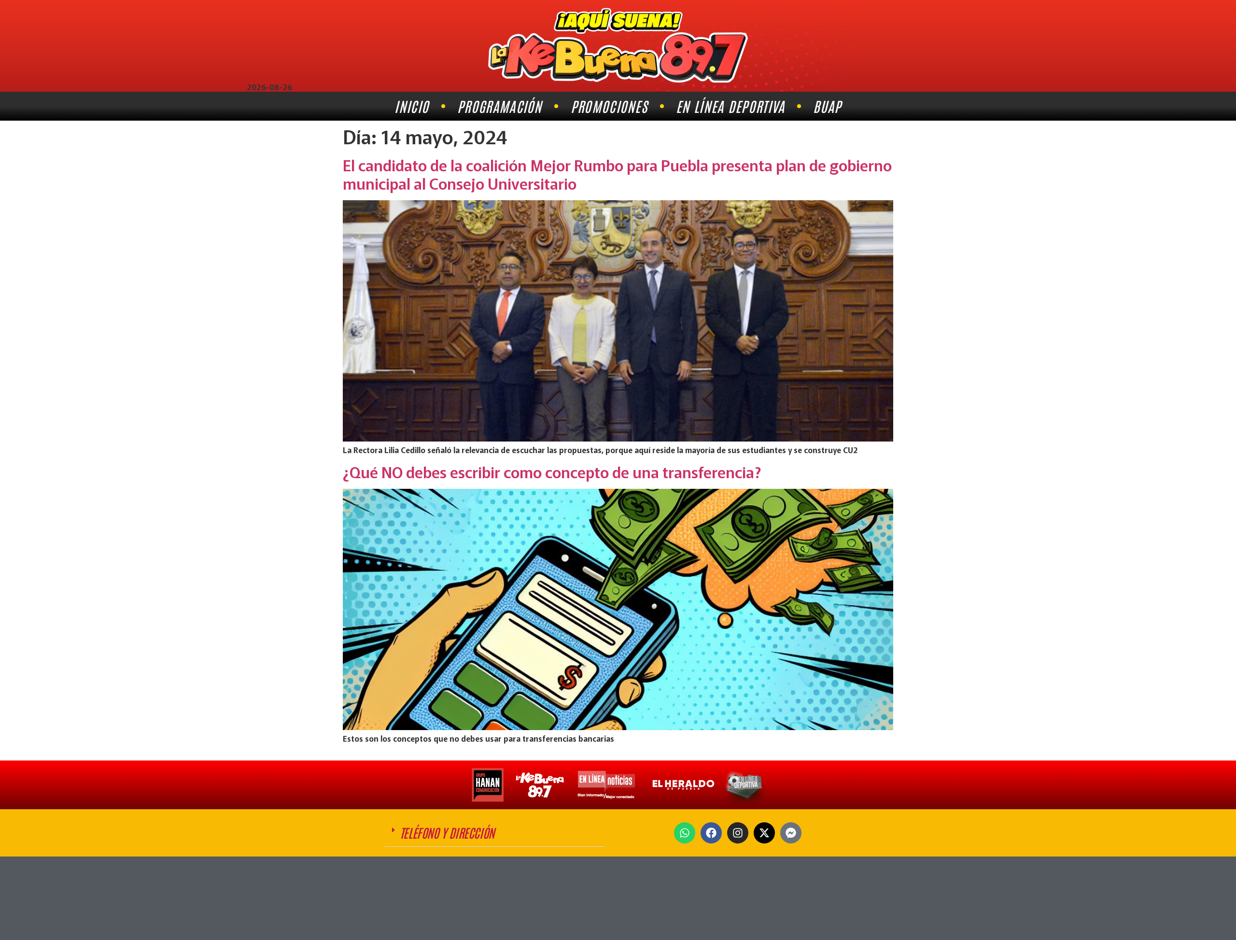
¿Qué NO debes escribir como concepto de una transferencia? (552, 471)
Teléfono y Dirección (447, 832)
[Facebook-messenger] (790, 832)
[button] (495, 833)
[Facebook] (711, 832)
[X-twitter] (764, 832)
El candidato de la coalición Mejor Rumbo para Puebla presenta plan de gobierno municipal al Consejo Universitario (617, 173)
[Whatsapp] (684, 832)
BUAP (827, 106)
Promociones (609, 106)
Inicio (411, 106)
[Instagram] (737, 832)
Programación (499, 106)
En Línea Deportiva (730, 106)
